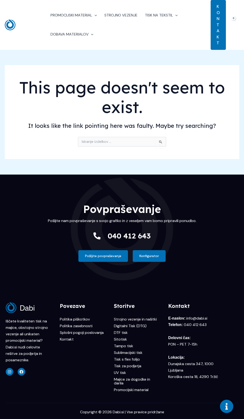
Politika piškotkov (75, 319)
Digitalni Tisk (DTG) (130, 325)
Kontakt (67, 339)
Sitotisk (120, 339)
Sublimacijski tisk (128, 352)
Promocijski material (131, 389)
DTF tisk (121, 332)
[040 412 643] (97, 235)
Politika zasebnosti (76, 325)
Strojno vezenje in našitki (135, 319)
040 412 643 (129, 235)
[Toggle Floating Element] (226, 406)
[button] (94, 15)
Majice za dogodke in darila (132, 381)
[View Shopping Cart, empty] (235, 25)
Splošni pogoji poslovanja (82, 332)
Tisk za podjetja (127, 365)
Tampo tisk (123, 345)
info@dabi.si (196, 318)
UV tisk (120, 372)
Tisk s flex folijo (127, 359)
